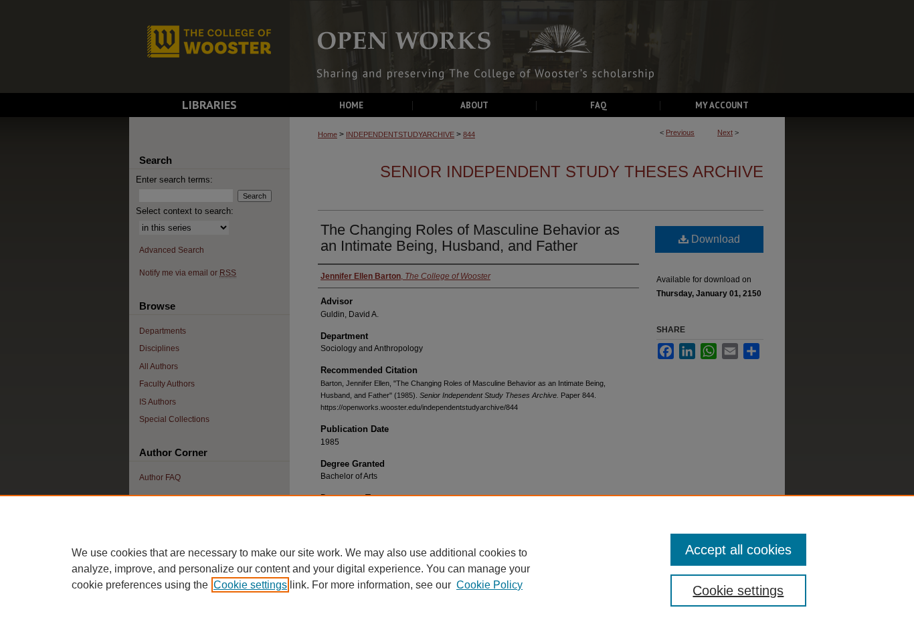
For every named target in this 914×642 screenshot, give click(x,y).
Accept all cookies (738, 549)
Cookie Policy (489, 585)
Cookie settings (250, 585)
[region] (457, 568)
